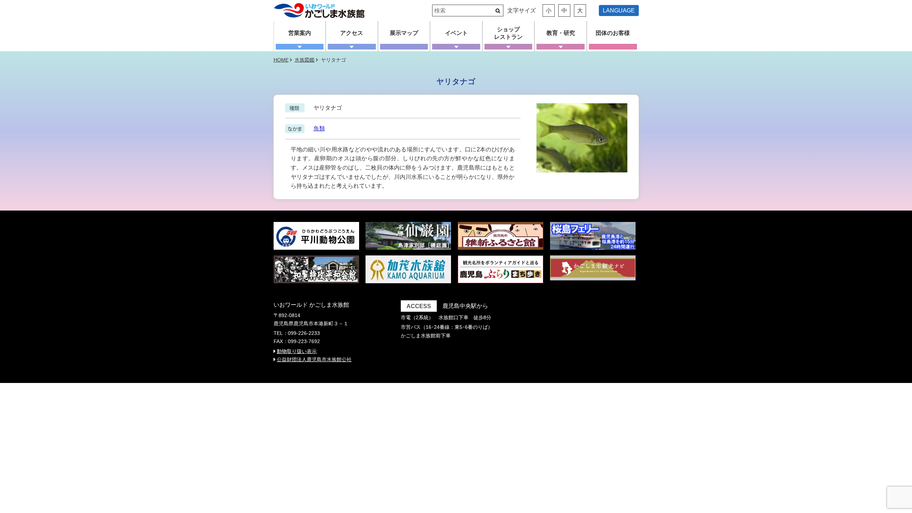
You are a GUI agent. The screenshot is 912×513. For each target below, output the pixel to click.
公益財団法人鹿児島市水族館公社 (314, 359)
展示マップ (404, 33)
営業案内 (299, 33)
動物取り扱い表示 (297, 351)
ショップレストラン (508, 33)
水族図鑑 (305, 60)
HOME (281, 60)
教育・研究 (560, 33)
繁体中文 (621, 19)
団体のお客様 (613, 33)
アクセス (351, 33)
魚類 (319, 128)
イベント (456, 33)
